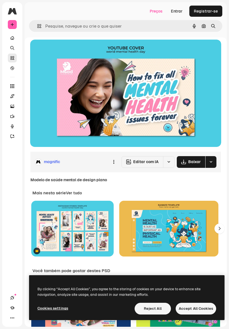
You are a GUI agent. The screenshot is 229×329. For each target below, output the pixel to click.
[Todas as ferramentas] (12, 86)
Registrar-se (206, 11)
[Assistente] (12, 136)
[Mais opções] (113, 162)
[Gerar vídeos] (12, 116)
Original (66, 50)
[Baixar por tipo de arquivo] (210, 162)
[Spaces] (12, 96)
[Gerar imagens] (12, 106)
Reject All (153, 308)
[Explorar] (12, 68)
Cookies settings (52, 308)
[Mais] (12, 317)
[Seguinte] (219, 229)
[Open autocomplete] (37, 26)
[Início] (12, 37)
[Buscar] (12, 47)
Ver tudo (74, 192)
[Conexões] (12, 297)
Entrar (177, 11)
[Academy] (12, 307)
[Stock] (12, 58)
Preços (156, 11)
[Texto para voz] (12, 126)
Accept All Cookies (196, 308)
